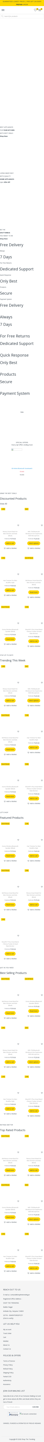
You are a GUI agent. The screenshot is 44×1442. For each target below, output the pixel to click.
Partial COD (7, 1377)
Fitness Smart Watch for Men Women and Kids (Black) (10, 534)
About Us (6, 1345)
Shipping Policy (8, 1373)
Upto (5, 182)
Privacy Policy (8, 1365)
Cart (4, 1337)
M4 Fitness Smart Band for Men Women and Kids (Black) (34, 583)
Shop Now (4, 136)
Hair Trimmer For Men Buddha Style (10, 581)
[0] (35, 10)
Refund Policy (8, 1369)
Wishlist (5, 1341)
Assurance (6, 1384)
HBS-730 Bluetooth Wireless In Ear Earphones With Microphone (34, 534)
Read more (34, 592)
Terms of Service (9, 1361)
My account (7, 1329)
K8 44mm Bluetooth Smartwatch (22, 468)
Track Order (7, 1333)
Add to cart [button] (10, 543)
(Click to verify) (8, 1318)
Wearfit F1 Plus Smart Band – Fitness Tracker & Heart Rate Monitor (33, 632)
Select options (34, 543)
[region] (22, 54)
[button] (18, 525)
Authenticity (7, 1380)
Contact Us (7, 1349)
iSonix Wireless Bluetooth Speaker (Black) (10, 630)
